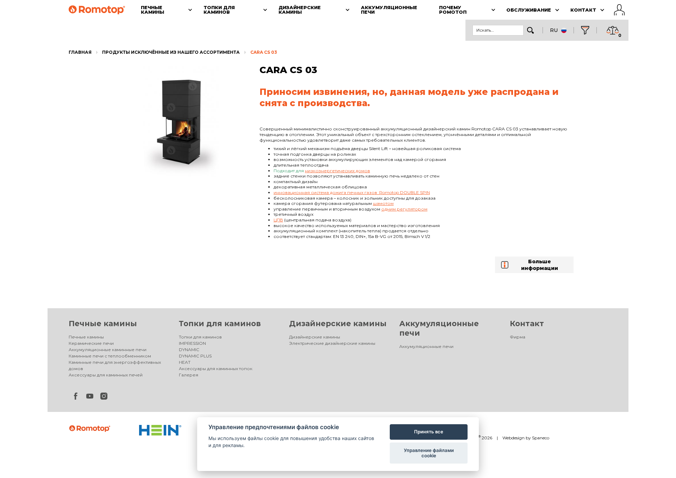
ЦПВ (278, 219)
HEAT (184, 362)
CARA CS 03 (263, 52)
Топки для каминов (220, 323)
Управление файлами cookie (429, 453)
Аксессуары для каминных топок (215, 368)
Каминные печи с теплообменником (110, 355)
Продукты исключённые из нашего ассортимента (171, 52)
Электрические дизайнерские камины (332, 343)
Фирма (517, 337)
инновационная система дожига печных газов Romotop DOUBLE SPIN (352, 192)
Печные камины (103, 323)
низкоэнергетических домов (337, 170)
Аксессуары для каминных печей (106, 374)
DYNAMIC (189, 349)
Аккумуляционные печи (426, 346)
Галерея (188, 374)
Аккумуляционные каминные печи (107, 349)
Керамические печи (91, 343)
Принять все (428, 431)
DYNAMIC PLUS (195, 355)
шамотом (383, 203)
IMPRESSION (192, 343)
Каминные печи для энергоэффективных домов (115, 365)
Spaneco (540, 437)
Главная (80, 52)
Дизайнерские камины (338, 323)
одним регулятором (404, 209)
